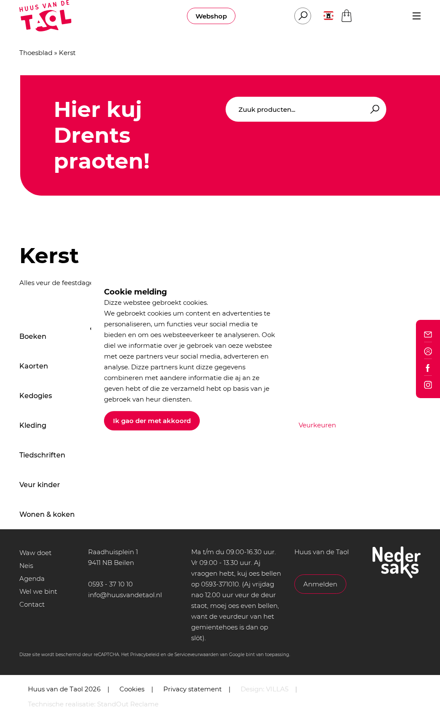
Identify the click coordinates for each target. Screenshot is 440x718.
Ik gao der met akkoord (152, 421)
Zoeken (373, 109)
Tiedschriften (42, 455)
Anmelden (320, 584)
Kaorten (33, 366)
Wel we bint (38, 591)
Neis (26, 566)
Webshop (211, 16)
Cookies (131, 689)
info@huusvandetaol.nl (125, 595)
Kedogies (35, 396)
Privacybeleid (144, 654)
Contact (32, 604)
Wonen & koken (47, 514)
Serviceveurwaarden (196, 654)
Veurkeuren (317, 425)
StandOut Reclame (128, 704)
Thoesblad (35, 53)
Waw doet (35, 553)
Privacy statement (192, 689)
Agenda (32, 578)
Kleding (32, 425)
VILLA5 (277, 689)
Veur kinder (39, 485)
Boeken (32, 336)
